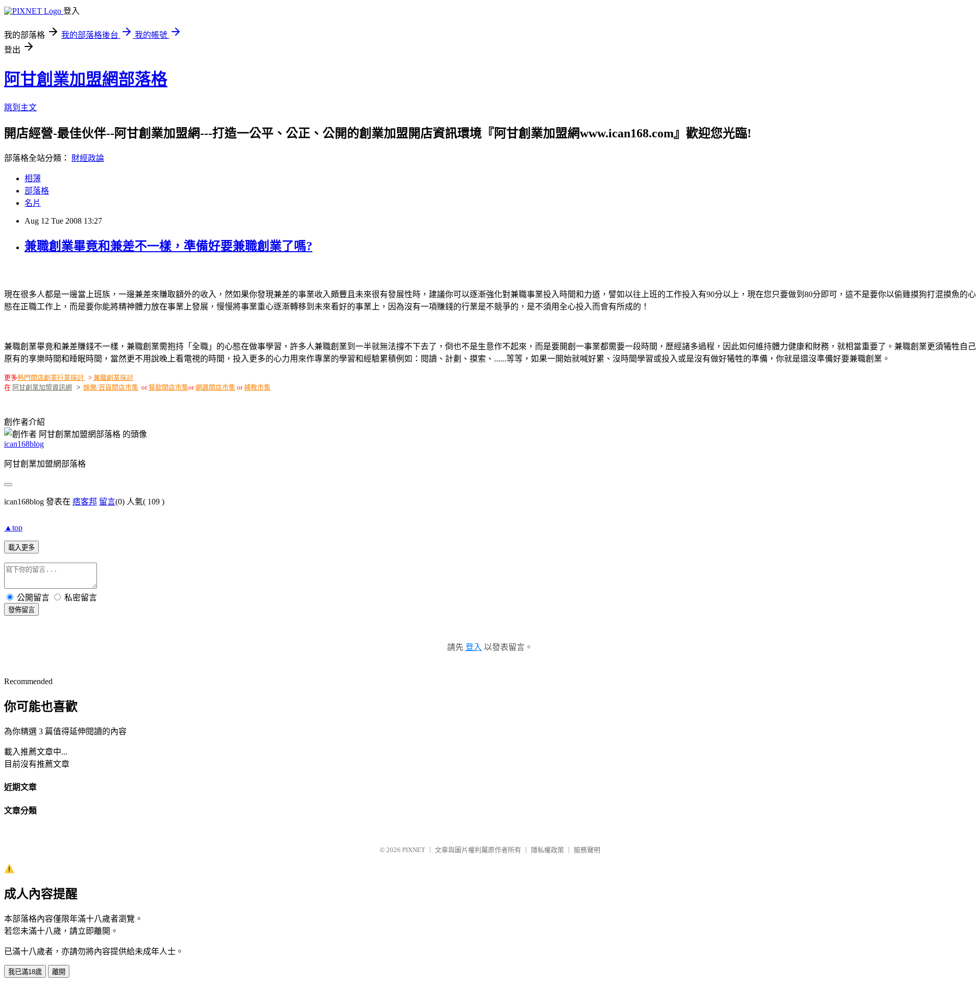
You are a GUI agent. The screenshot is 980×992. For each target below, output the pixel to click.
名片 (32, 203)
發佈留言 (21, 610)
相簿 (32, 178)
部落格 (36, 190)
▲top (13, 527)
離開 (58, 972)
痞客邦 (84, 501)
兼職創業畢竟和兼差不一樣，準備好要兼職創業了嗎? (168, 246)
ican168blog (24, 444)
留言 (107, 501)
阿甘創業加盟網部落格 (85, 79)
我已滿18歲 (25, 972)
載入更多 (21, 547)
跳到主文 (20, 107)
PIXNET (413, 850)
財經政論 (87, 158)
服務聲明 (587, 850)
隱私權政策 (547, 850)
